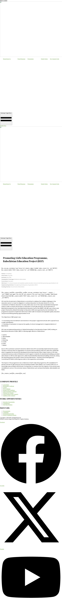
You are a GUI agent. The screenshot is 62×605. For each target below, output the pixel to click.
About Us (8, 59)
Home (4, 59)
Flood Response (21, 59)
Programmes (31, 59)
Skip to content (3, 0)
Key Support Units (54, 59)
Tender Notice (44, 59)
